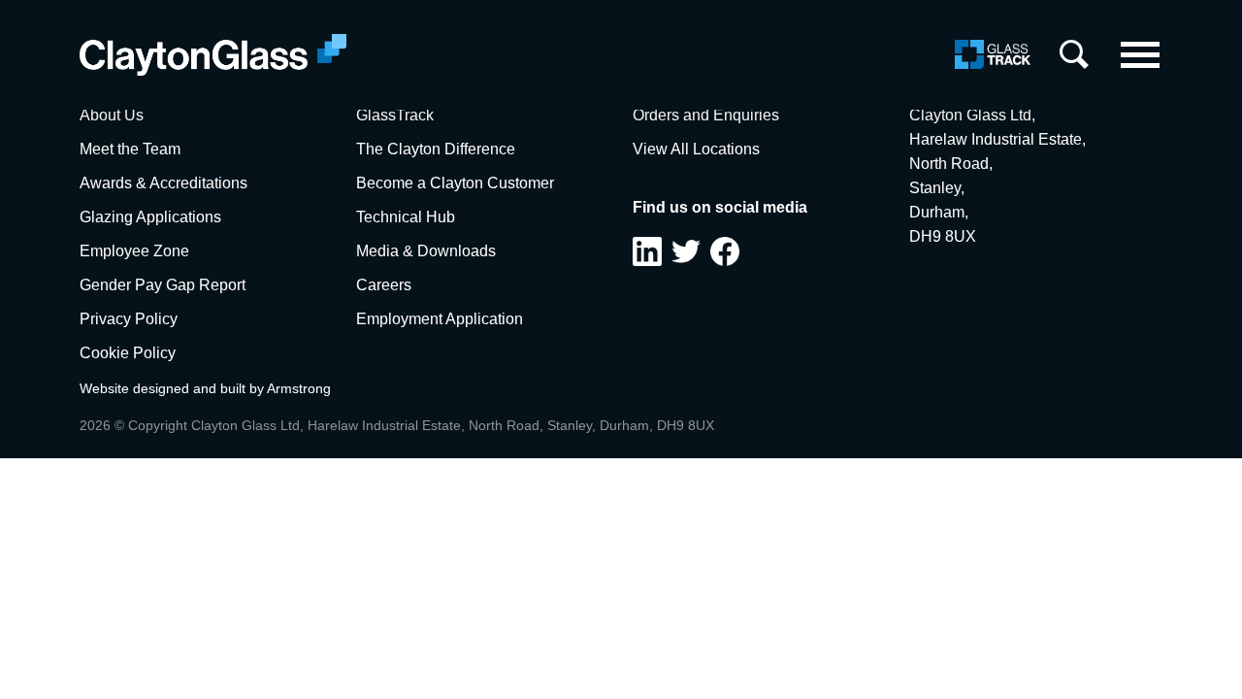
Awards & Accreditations (163, 183)
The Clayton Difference (435, 149)
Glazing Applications (150, 217)
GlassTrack (395, 115)
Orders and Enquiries (706, 115)
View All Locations (696, 149)
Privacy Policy (129, 319)
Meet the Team (130, 149)
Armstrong (299, 388)
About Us (112, 115)
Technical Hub (405, 217)
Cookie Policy (128, 353)
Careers (383, 285)
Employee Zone (134, 251)
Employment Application (439, 319)
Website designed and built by (173, 388)
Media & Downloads (426, 251)
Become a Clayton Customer (455, 183)
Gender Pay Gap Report (162, 285)
